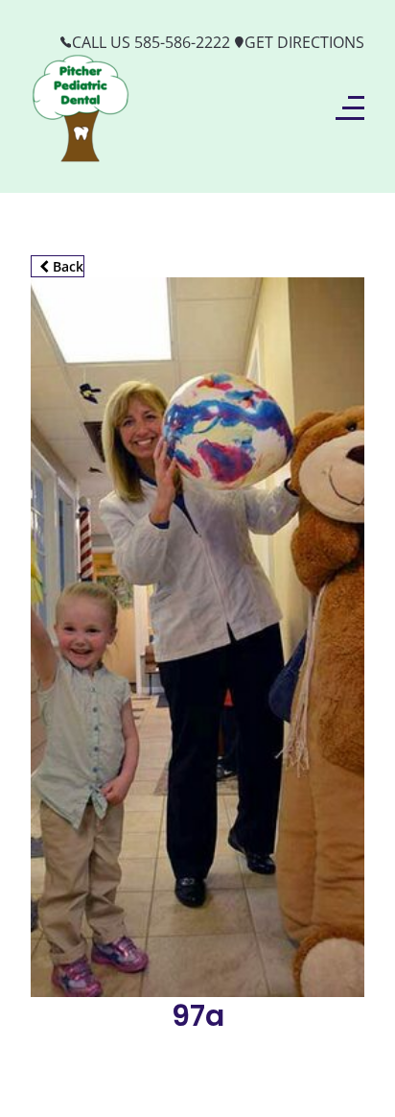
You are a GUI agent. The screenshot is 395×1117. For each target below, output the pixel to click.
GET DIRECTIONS (304, 42)
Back (66, 266)
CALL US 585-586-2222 (151, 42)
